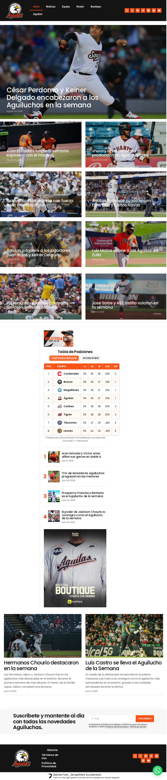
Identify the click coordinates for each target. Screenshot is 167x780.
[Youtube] (159, 10)
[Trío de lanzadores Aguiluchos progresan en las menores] (54, 476)
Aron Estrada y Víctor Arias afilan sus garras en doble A (81, 455)
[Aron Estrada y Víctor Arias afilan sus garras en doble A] (54, 457)
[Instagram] (127, 10)
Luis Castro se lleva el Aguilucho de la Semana (123, 665)
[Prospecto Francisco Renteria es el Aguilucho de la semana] (54, 496)
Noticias (50, 6)
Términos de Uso (138, 726)
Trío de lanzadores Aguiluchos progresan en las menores (83, 475)
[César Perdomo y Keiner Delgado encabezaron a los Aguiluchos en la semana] (83, 72)
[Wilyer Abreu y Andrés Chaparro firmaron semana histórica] (41, 296)
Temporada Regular (64, 358)
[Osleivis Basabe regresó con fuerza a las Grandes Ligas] (41, 194)
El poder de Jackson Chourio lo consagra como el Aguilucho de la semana (83, 515)
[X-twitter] (132, 10)
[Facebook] (137, 10)
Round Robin (91, 358)
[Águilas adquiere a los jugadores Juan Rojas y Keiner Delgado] (41, 244)
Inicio (36, 6)
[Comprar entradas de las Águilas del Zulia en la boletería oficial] (58, 338)
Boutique (96, 6)
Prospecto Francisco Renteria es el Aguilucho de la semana (83, 494)
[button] (157, 770)
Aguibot (37, 14)
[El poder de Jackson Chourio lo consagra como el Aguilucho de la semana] (54, 516)
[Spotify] (154, 10)
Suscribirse (144, 718)
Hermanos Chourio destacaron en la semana (41, 665)
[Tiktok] (143, 10)
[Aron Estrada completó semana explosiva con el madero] (41, 144)
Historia (52, 750)
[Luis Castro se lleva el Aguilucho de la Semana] (124, 636)
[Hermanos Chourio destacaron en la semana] (43, 636)
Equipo (66, 6)
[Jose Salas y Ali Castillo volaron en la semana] (126, 296)
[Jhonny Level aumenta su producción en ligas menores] (126, 144)
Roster (80, 6)
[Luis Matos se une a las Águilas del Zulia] (126, 244)
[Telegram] (148, 10)
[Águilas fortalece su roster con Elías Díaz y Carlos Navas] (126, 194)
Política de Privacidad (117, 726)
